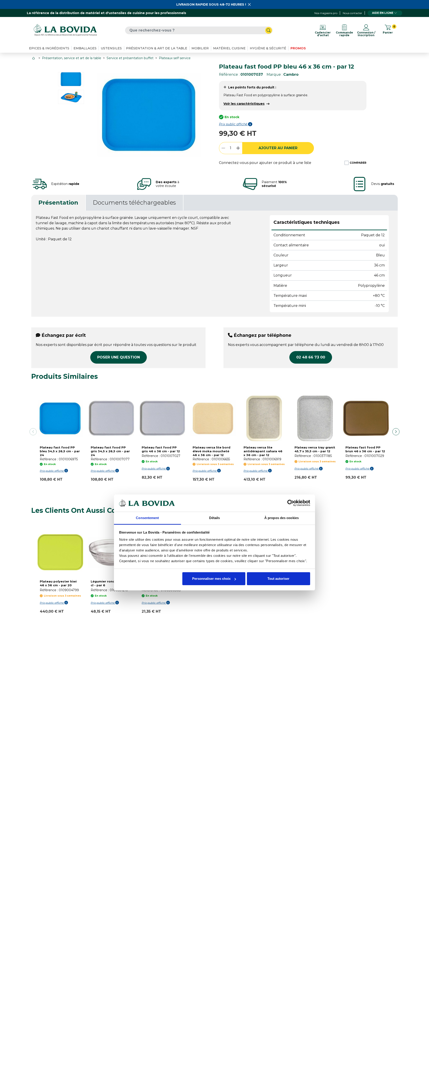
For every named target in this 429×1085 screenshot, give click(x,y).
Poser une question (118, 357)
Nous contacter (352, 13)
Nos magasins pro (325, 13)
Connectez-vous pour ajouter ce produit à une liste (265, 163)
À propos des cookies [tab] (281, 518)
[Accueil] (34, 58)
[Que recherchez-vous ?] (268, 30)
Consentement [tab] (147, 518)
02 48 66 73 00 (310, 357)
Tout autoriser (278, 578)
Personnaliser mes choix (211, 578)
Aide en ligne (382, 13)
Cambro (291, 74)
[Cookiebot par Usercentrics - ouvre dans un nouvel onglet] (290, 503)
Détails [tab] (214, 518)
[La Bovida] (65, 30)
